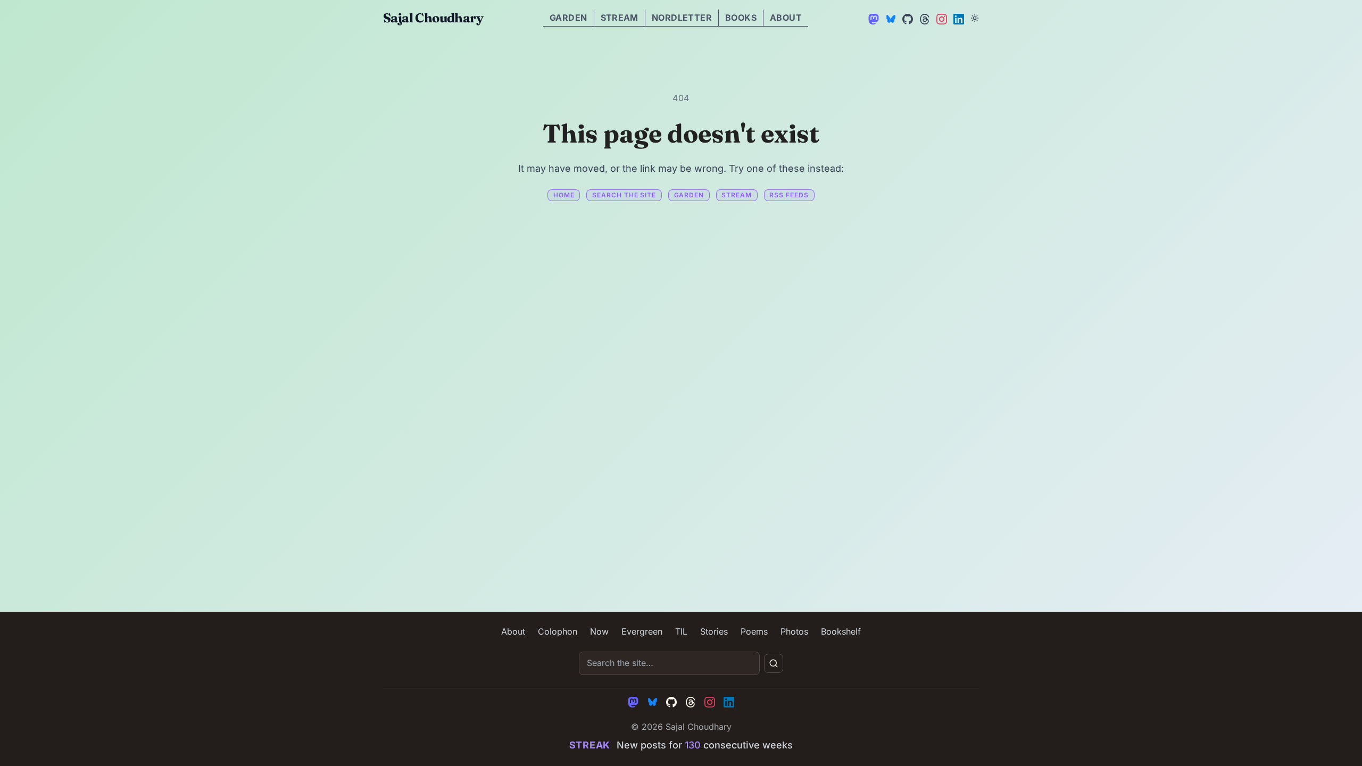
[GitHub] (906, 18)
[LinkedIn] (957, 18)
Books (741, 17)
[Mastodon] (872, 18)
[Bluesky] (889, 18)
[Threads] (923, 18)
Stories (714, 631)
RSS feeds (789, 195)
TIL (681, 631)
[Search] (773, 663)
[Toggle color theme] (974, 18)
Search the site (624, 195)
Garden (568, 17)
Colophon (557, 631)
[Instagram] (940, 18)
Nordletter (682, 17)
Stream (619, 17)
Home (564, 195)
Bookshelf (841, 631)
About (786, 17)
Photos (794, 631)
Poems (754, 631)
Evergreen (641, 631)
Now (599, 631)
